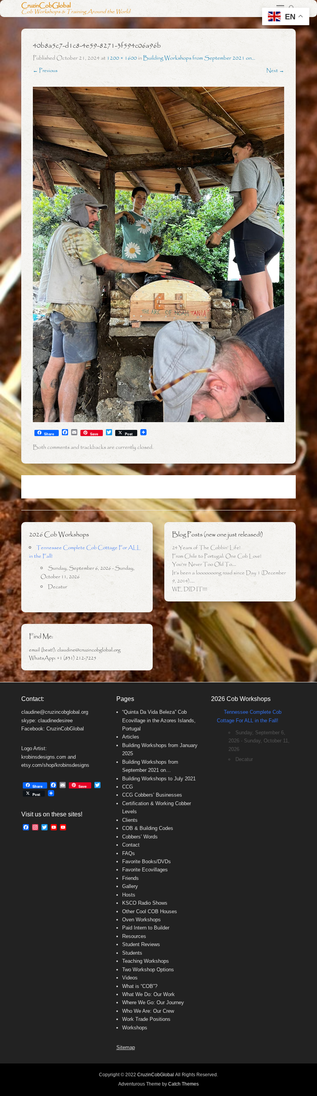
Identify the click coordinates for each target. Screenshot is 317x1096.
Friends (130, 878)
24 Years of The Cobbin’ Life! (206, 548)
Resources (134, 936)
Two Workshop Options (148, 969)
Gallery (130, 886)
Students (132, 953)
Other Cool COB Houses (149, 911)
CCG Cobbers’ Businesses (152, 795)
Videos (130, 978)
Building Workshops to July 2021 (159, 779)
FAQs (128, 853)
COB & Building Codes (147, 828)
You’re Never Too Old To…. (204, 564)
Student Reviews (141, 944)
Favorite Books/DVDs (146, 861)
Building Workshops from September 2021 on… (199, 58)
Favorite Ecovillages (145, 870)
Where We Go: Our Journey (153, 1002)
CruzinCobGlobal (46, 5)
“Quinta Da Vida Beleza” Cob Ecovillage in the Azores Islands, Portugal (159, 720)
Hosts (128, 895)
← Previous (45, 71)
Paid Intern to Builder (145, 928)
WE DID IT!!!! (189, 589)
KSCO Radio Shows (144, 903)
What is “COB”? (139, 986)
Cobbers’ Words (140, 837)
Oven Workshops (141, 919)
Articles (130, 737)
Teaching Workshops (145, 961)
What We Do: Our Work (148, 994)
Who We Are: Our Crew (148, 1011)
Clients (130, 820)
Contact (131, 845)
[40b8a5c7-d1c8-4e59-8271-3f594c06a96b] (158, 255)
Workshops (134, 1028)
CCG (127, 787)
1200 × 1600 (122, 58)
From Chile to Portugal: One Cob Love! (216, 556)
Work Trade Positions (146, 1019)
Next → (275, 71)
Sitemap (125, 1047)
